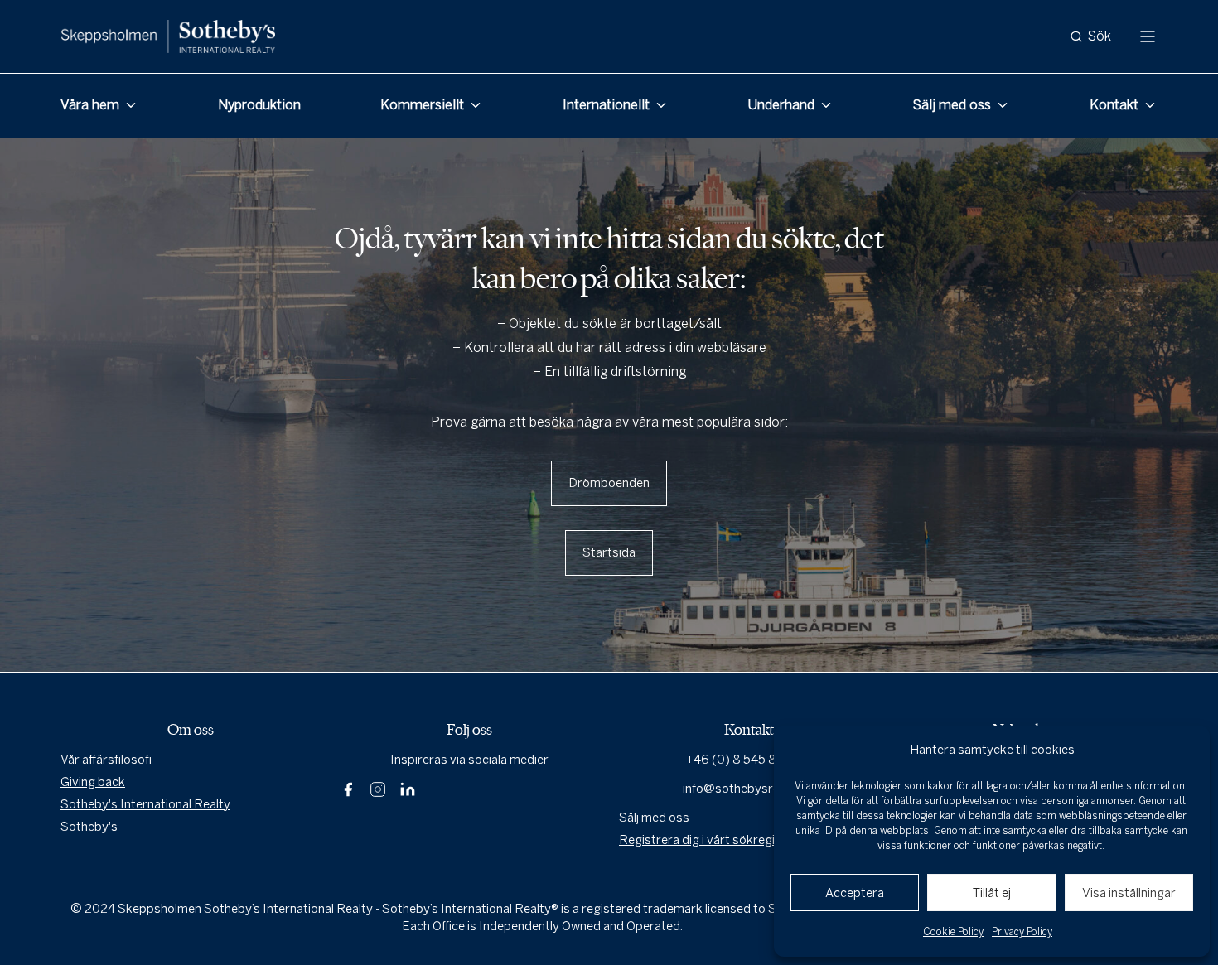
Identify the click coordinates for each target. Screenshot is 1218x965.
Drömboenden (609, 482)
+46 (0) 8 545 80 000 (749, 759)
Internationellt (606, 105)
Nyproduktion (259, 105)
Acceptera (854, 892)
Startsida (609, 552)
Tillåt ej (992, 892)
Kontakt (1114, 105)
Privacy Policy (1022, 932)
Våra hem (89, 105)
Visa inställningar (1129, 892)
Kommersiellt (422, 105)
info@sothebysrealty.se (749, 788)
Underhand (780, 105)
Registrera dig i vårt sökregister (708, 839)
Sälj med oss (952, 105)
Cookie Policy (953, 932)
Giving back (92, 781)
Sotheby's (89, 826)
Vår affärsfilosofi (106, 759)
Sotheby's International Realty (145, 804)
